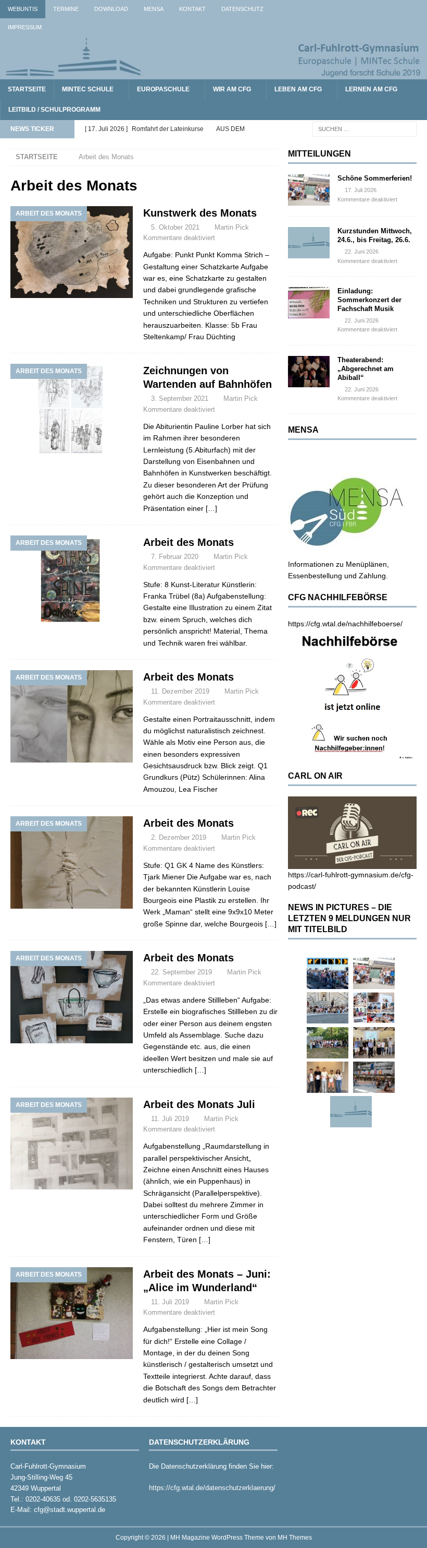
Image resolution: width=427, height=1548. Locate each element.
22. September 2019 (181, 972)
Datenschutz (242, 9)
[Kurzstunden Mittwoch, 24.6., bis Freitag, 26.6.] (309, 242)
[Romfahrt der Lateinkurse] (327, 1007)
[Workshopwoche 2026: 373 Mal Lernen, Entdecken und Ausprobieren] (374, 1007)
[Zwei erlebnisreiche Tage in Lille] (327, 1042)
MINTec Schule (88, 89)
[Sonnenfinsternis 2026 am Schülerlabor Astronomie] (327, 973)
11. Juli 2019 (170, 1119)
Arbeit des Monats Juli (199, 1104)
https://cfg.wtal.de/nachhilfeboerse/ (345, 624)
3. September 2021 (179, 398)
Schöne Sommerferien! (374, 178)
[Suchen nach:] (364, 129)
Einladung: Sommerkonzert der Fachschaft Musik (369, 300)
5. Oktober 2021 (175, 227)
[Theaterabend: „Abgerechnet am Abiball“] (309, 371)
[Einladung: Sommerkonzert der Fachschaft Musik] (309, 302)
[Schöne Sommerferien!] (309, 190)
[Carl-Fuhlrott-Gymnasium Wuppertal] (213, 73)
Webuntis (22, 9)
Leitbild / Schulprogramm (54, 109)
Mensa (154, 9)
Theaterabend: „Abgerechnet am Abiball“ (365, 369)
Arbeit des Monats (188, 542)
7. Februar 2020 (174, 557)
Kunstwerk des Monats (200, 213)
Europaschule (163, 89)
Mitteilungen (319, 153)
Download (111, 9)
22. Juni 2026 (362, 251)
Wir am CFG (232, 89)
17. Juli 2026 (360, 190)
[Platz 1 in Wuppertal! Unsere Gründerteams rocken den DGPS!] (327, 1077)
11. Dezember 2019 (180, 691)
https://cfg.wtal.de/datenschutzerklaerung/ (212, 1488)
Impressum (25, 27)
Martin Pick (232, 227)
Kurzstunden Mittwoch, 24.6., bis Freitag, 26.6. (374, 235)
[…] (211, 508)
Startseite (27, 89)
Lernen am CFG (371, 89)
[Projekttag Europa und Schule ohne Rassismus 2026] (374, 1077)
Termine (66, 9)
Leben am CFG (298, 89)
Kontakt (192, 9)
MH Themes (295, 1537)
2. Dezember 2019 (178, 837)
